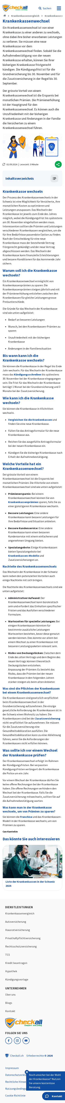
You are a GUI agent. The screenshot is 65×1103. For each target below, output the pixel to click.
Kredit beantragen (16, 963)
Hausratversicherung (17, 930)
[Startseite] (5, 16)
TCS (7, 954)
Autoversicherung (15, 921)
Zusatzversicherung (47, 718)
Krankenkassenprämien (23, 502)
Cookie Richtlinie (15, 1095)
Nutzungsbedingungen (18, 1088)
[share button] (58, 164)
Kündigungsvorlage (16, 979)
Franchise (26, 816)
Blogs (8, 1002)
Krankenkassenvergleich (25, 15)
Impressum (12, 1068)
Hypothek (11, 971)
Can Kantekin (10, 831)
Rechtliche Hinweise (17, 1081)
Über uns (10, 994)
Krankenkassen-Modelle (23, 555)
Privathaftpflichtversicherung (23, 938)
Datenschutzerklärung (18, 1075)
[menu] (58, 8)
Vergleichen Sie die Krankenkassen (30, 419)
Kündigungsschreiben (27, 374)
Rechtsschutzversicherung (21, 946)
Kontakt (10, 1011)
